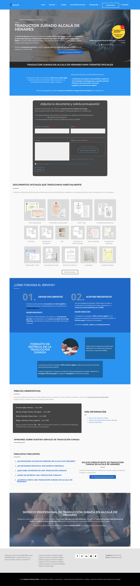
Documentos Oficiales (77, 5)
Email (76, 127)
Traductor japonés (44, 564)
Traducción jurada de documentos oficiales (103, 420)
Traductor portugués (57, 562)
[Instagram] (82, 556)
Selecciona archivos (88, 150)
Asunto (37, 140)
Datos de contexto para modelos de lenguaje (105, 579)
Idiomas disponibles (95, 422)
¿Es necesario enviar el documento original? (40, 466)
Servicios (52, 5)
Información (93, 5)
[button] (45, 461)
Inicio (43, 5)
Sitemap (87, 579)
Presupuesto (110, 5)
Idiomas (63, 5)
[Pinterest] (91, 556)
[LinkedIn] (86, 556)
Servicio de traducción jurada (98, 418)
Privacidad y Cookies (47, 579)
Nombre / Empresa (45, 127)
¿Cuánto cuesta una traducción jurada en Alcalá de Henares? (44, 481)
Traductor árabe (57, 555)
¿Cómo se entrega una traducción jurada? (39, 475)
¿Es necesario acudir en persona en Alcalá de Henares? (46, 461)
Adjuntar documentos (82, 140)
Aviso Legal (58, 579)
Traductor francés (44, 557)
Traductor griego (43, 560)
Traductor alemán (44, 555)
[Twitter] (95, 556)
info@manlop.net (119, 45)
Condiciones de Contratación (73, 579)
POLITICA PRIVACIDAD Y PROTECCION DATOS (75, 164)
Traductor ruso (43, 562)
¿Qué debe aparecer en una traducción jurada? (42, 471)
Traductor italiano (58, 557)
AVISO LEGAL (54, 164)
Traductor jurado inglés (46, 566)
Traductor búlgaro (57, 560)
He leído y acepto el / (63, 164)
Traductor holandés (58, 564)
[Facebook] (77, 556)
